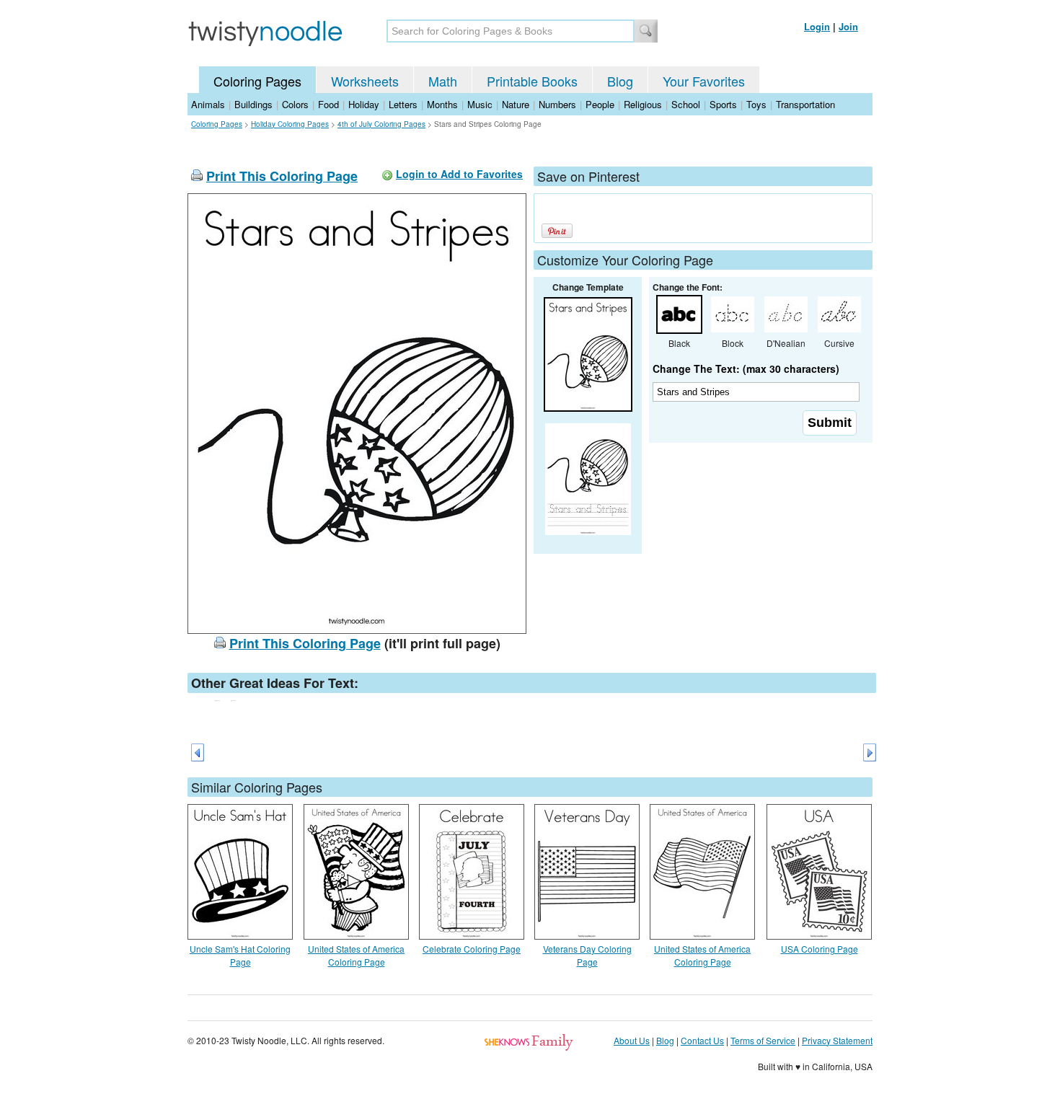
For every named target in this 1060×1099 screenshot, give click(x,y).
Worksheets (365, 80)
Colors (295, 104)
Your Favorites (704, 80)
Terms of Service (762, 1040)
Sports (723, 104)
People (600, 104)
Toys (756, 104)
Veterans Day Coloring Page (587, 955)
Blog (620, 80)
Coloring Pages (257, 80)
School (685, 104)
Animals (208, 104)
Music (480, 104)
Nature (515, 104)
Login (817, 26)
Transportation (805, 104)
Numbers (557, 104)
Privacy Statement (837, 1040)
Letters (403, 104)
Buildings (253, 104)
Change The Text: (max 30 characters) (746, 368)
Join (848, 26)
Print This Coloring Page (282, 176)
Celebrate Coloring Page (472, 949)
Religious (643, 104)
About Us (632, 1040)
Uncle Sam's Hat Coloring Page (240, 955)
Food (328, 104)
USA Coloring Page (819, 949)
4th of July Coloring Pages (381, 124)
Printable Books (532, 80)
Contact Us (702, 1040)
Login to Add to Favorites (459, 174)
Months (442, 104)
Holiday (363, 104)
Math (442, 80)
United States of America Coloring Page (356, 955)
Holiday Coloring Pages (290, 124)
